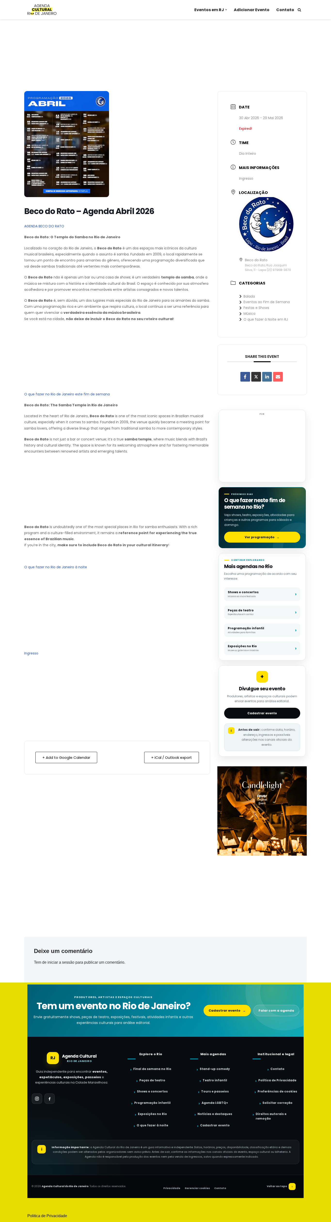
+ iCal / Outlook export (171, 757)
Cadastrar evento (262, 713)
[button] (226, 10)
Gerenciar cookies (197, 1188)
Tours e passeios (215, 1091)
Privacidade (171, 1188)
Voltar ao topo (280, 1186)
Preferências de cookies (277, 1091)
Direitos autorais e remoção (271, 1116)
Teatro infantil (215, 1080)
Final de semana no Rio (152, 1069)
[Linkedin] (267, 377)
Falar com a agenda (276, 1010)
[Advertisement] (165, 55)
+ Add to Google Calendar (66, 757)
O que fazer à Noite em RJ (266, 319)
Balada (249, 296)
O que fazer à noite (152, 1125)
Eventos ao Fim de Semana (267, 302)
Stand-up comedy (215, 1069)
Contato (285, 10)
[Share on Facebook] (245, 377)
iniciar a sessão (60, 962)
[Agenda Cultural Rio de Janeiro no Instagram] (37, 1098)
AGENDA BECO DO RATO (44, 226)
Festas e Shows (256, 307)
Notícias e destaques (214, 1114)
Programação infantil (152, 1103)
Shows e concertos (152, 1091)
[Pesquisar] (299, 10)
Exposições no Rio (152, 1114)
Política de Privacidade (277, 1080)
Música (249, 313)
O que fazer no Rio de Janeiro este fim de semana (67, 394)
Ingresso (31, 653)
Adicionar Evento (251, 10)
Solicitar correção (277, 1103)
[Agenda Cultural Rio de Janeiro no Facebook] (49, 1098)
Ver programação (262, 537)
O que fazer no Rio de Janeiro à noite (55, 567)
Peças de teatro (152, 1080)
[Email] (278, 377)
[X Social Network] (256, 377)
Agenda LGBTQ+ (215, 1103)
